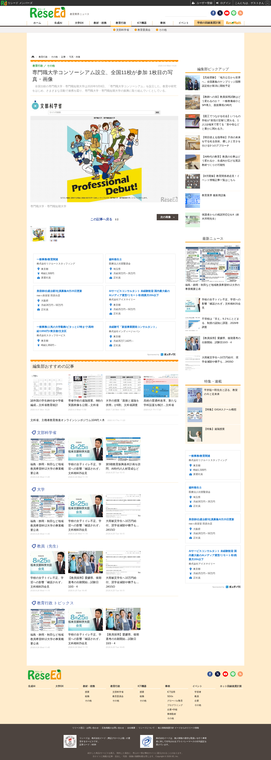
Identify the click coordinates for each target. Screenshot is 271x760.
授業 (87, 692)
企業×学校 (172, 709)
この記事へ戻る (104, 218)
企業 (196, 700)
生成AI (58, 22)
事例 (162, 22)
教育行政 (121, 22)
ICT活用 (171, 692)
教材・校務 (100, 22)
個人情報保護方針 (166, 728)
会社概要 (131, 728)
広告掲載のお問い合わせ (113, 728)
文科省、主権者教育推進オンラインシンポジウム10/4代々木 (77, 420)
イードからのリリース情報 (187, 728)
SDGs (170, 696)
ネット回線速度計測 (231, 686)
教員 (196, 696)
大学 (41, 489)
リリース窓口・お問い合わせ (85, 728)
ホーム (37, 22)
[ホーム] (32, 57)
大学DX (79, 22)
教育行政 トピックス (55, 603)
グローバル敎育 (175, 700)
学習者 (197, 692)
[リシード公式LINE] (233, 674)
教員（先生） (48, 546)
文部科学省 (122, 29)
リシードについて (146, 728)
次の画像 (165, 216)
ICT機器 (142, 22)
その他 (163, 29)
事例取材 (171, 714)
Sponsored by (153, 355)
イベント (183, 22)
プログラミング (175, 705)
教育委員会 (144, 29)
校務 (87, 696)
